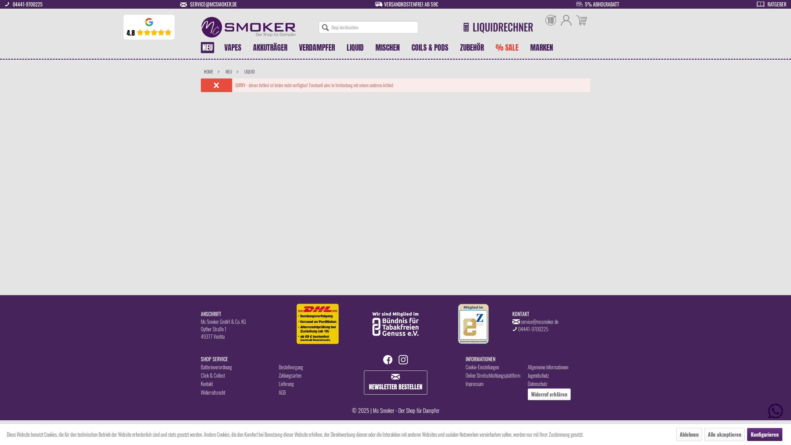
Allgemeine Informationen (548, 367)
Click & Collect (213, 375)
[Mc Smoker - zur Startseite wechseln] (248, 27)
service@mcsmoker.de (213, 4)
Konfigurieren (765, 434)
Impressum (475, 384)
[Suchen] (325, 27)
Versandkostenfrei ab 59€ (411, 4)
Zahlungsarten (290, 375)
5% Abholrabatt (602, 4)
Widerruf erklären (549, 394)
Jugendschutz (538, 375)
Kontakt (207, 384)
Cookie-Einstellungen (482, 367)
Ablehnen (689, 434)
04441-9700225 (28, 4)
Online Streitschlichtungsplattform (493, 375)
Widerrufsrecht (213, 392)
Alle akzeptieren (724, 434)
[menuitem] (368, 27)
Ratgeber (777, 4)
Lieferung (286, 384)
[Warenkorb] (581, 21)
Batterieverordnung (216, 367)
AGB (282, 392)
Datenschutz (537, 384)
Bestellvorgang (291, 367)
